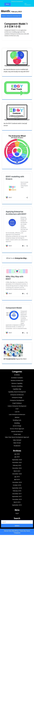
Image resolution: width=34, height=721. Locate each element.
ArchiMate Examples (17, 377)
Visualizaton (17, 445)
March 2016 (17, 502)
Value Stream (17, 443)
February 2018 (17, 491)
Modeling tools (17, 420)
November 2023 (17, 462)
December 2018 (17, 482)
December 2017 (17, 493)
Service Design (17, 426)
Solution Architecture (17, 431)
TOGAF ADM (17, 434)
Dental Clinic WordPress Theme (14, 531)
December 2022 (17, 468)
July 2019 (17, 476)
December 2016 (17, 499)
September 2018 (17, 488)
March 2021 (17, 471)
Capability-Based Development (17, 392)
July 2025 (17, 457)
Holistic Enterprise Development (11, 16)
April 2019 (17, 479)
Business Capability (17, 383)
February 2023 (17, 465)
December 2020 (17, 474)
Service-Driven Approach (17, 428)
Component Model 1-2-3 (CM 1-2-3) (16, 25)
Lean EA (17, 411)
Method (17, 417)
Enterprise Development (17, 400)
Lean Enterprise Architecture (17, 414)
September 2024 (17, 459)
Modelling (17, 423)
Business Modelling (17, 386)
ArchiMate (17, 375)
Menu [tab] (7, 4)
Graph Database (17, 403)
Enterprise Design (17, 397)
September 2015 (17, 505)
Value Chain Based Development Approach (17, 437)
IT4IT (17, 409)
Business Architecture (17, 380)
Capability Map (17, 389)
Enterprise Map (21, 258)
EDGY (27, 71)
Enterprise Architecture (17, 394)
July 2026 (17, 454)
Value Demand (17, 440)
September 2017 (17, 496)
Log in (17, 513)
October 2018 (17, 485)
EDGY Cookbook (12, 123)
